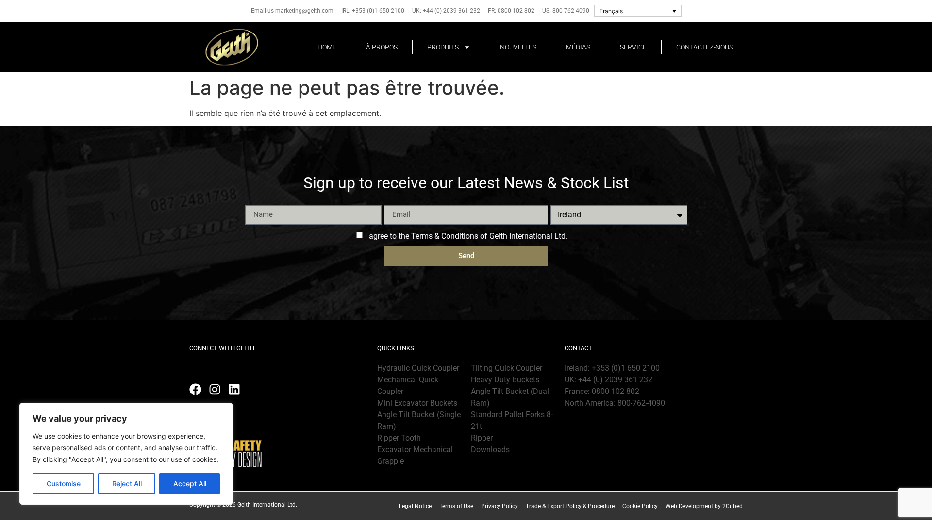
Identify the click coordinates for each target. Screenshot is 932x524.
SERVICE (633, 47)
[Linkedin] (234, 389)
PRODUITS (443, 47)
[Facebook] (195, 389)
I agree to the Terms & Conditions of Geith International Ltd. (466, 235)
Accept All (189, 483)
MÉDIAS (578, 47)
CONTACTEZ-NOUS (704, 47)
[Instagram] (215, 389)
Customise (64, 483)
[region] (126, 454)
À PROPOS (382, 47)
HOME (326, 47)
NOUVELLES (518, 47)
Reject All (127, 483)
